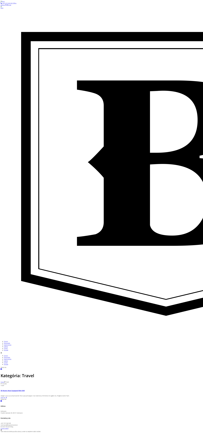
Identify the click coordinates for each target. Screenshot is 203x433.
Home (2, 382)
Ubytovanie (7, 357)
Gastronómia (7, 359)
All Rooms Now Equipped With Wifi (13, 391)
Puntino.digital (4, 428)
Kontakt (6, 364)
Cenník (6, 362)
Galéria (6, 361)
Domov (6, 356)
